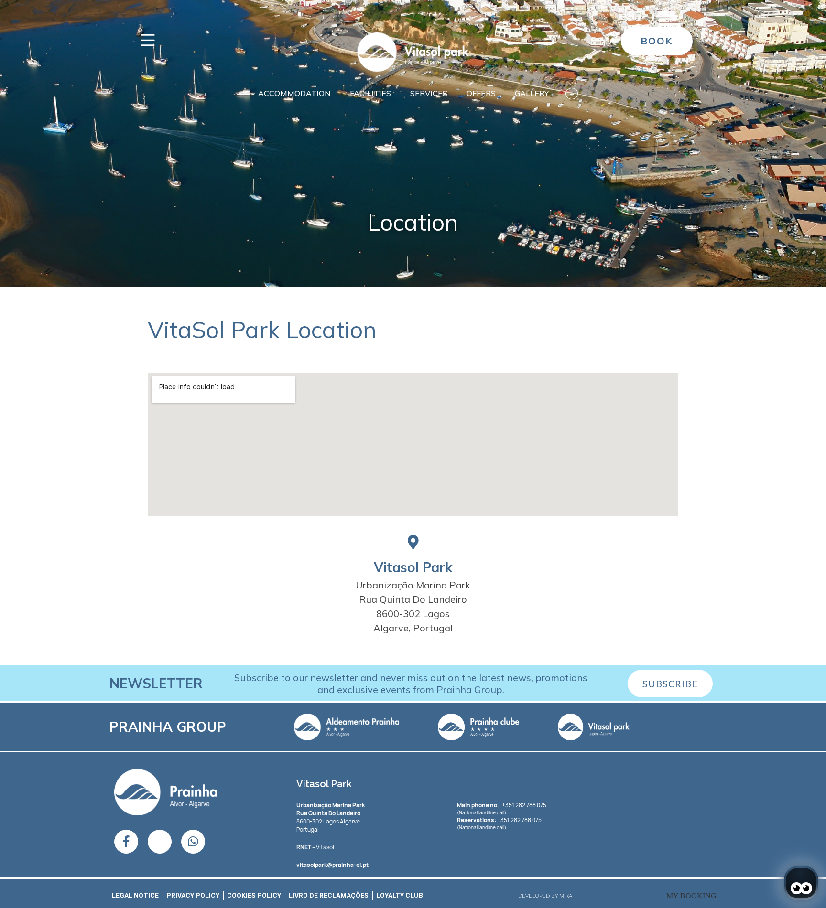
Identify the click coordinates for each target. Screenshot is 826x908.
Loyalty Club (399, 895)
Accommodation (294, 93)
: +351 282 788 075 (501, 805)
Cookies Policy (254, 895)
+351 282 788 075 (519, 820)
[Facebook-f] (126, 842)
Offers (481, 93)
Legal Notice (135, 895)
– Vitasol (315, 847)
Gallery (532, 93)
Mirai (566, 896)
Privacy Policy (192, 895)
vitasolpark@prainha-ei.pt (332, 865)
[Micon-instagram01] (160, 842)
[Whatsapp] (193, 842)
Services (428, 93)
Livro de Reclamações (329, 895)
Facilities (370, 93)
